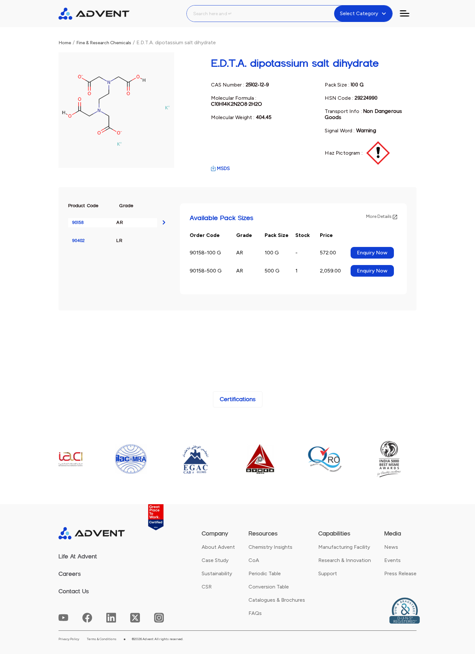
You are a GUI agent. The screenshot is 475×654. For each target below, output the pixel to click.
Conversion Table (268, 587)
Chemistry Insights (270, 547)
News (391, 547)
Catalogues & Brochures (276, 600)
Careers (69, 573)
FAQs (255, 613)
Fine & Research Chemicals (103, 43)
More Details (379, 216)
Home (64, 43)
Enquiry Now (372, 253)
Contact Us (73, 591)
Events (392, 560)
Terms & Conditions (101, 639)
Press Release (400, 573)
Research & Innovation (344, 560)
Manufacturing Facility (344, 547)
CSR (207, 587)
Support (327, 573)
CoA (253, 560)
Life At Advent (77, 556)
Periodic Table (264, 573)
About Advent (218, 547)
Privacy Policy (68, 639)
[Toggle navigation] (408, 13)
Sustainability (217, 573)
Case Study (215, 560)
